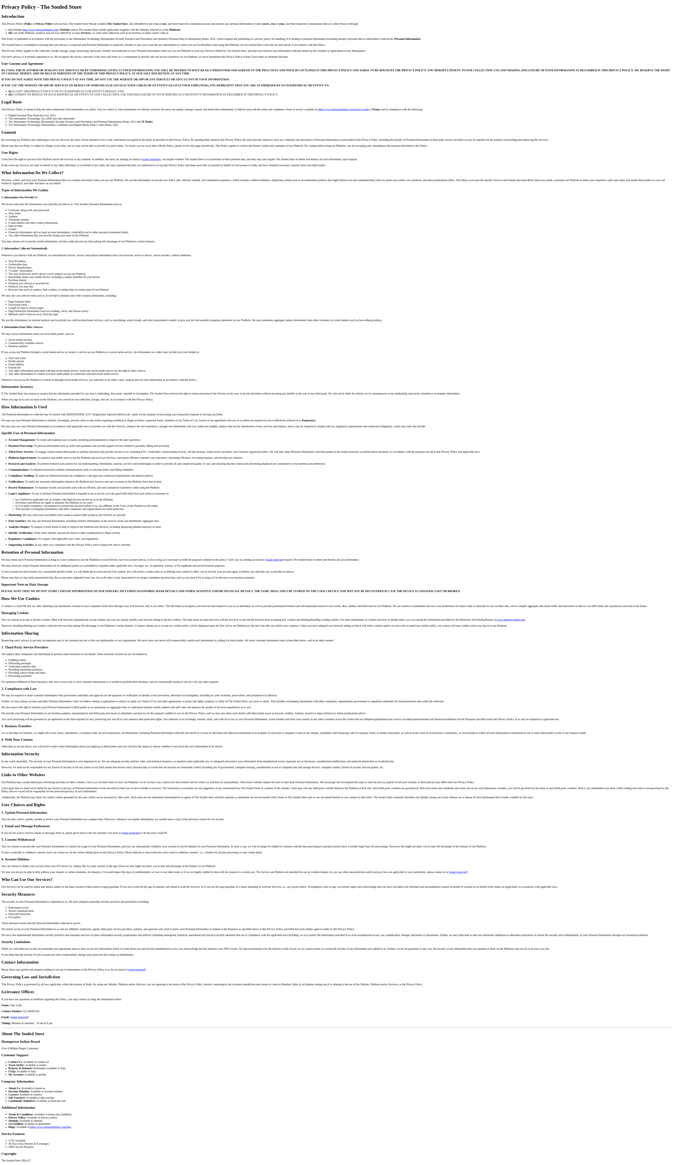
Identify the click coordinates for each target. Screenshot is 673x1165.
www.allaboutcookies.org (511, 619)
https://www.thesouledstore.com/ (40, 29)
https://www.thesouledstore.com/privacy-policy (344, 109)
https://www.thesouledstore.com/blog (50, 1127)
